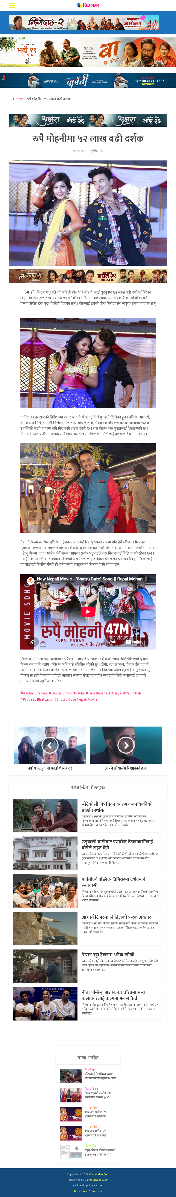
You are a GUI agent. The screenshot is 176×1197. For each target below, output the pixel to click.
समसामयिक (91, 1107)
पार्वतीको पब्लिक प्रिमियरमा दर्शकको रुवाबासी (113, 883)
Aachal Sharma (35, 693)
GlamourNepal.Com (96, 1180)
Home (18, 99)
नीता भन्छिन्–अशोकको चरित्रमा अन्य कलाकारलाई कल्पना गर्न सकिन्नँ (113, 996)
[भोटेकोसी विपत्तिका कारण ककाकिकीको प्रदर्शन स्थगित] (72, 1076)
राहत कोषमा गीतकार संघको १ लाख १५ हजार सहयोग (100, 1152)
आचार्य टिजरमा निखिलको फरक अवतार (116, 917)
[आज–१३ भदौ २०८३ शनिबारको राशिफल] (72, 1114)
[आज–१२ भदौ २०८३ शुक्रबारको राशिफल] (72, 1133)
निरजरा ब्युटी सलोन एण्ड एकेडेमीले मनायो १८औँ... (98, 1095)
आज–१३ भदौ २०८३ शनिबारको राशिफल (96, 1114)
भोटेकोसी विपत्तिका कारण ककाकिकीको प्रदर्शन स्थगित (117, 807)
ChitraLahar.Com (99, 1174)
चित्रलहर (98, 151)
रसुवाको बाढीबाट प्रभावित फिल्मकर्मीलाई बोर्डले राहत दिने (117, 845)
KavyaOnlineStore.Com (88, 1191)
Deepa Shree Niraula (68, 693)
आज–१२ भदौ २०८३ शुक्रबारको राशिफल (95, 1133)
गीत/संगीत (90, 1146)
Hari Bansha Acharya (104, 693)
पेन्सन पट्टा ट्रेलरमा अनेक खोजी (108, 955)
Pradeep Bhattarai (37, 699)
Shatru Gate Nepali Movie (77, 699)
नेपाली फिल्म (91, 1069)
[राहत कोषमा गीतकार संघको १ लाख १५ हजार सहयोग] (72, 1152)
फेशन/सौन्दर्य (91, 1088)
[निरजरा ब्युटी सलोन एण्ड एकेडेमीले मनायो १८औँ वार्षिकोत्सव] (72, 1095)
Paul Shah (133, 693)
